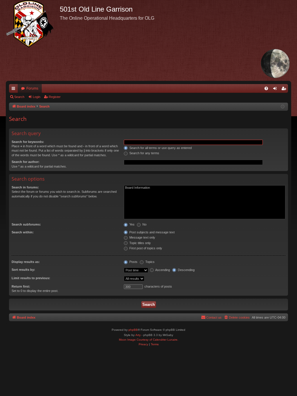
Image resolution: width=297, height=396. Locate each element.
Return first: (21, 286)
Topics (149, 262)
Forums (32, 88)
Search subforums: (26, 224)
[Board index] (33, 24)
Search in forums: (25, 187)
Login (36, 97)
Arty (138, 335)
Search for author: (25, 162)
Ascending (162, 270)
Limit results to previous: (31, 278)
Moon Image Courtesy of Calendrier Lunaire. (148, 339)
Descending (186, 270)
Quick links (14, 89)
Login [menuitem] (276, 89)
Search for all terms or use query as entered (160, 148)
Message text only (141, 237)
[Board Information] (204, 188)
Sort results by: (23, 269)
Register (55, 97)
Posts (132, 262)
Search (19, 97)
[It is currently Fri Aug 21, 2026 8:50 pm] (283, 106)
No (144, 224)
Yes (131, 224)
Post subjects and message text (151, 232)
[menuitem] (266, 88)
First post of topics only (145, 248)
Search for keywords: (28, 141)
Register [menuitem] (285, 89)
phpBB (133, 329)
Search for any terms (143, 153)
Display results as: (26, 262)
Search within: (23, 232)
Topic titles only (139, 243)
